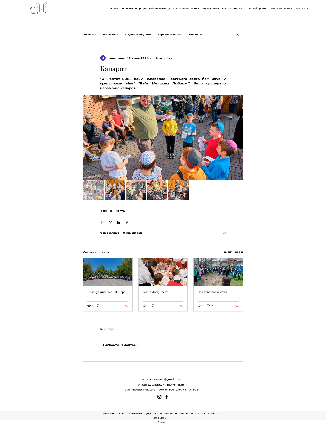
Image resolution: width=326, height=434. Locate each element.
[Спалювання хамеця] (218, 272)
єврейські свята (170, 34)
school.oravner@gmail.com (161, 379)
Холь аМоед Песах (155, 292)
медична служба (138, 34)
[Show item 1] (93, 190)
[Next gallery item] (239, 137)
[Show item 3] (136, 190)
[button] (186, 8)
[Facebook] (166, 396)
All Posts (89, 34)
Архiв (161, 422)
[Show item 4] (157, 190)
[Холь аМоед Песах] (163, 272)
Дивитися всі (233, 251)
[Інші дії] (224, 58)
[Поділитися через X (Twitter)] (110, 222)
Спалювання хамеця (212, 292)
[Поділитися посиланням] (126, 222)
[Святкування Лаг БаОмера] (107, 272)
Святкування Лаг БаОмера (106, 292)
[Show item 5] (178, 190)
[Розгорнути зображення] (163, 137)
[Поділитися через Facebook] (101, 222)
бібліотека (111, 34)
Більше (193, 34)
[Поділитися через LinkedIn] (118, 222)
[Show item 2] (115, 190)
